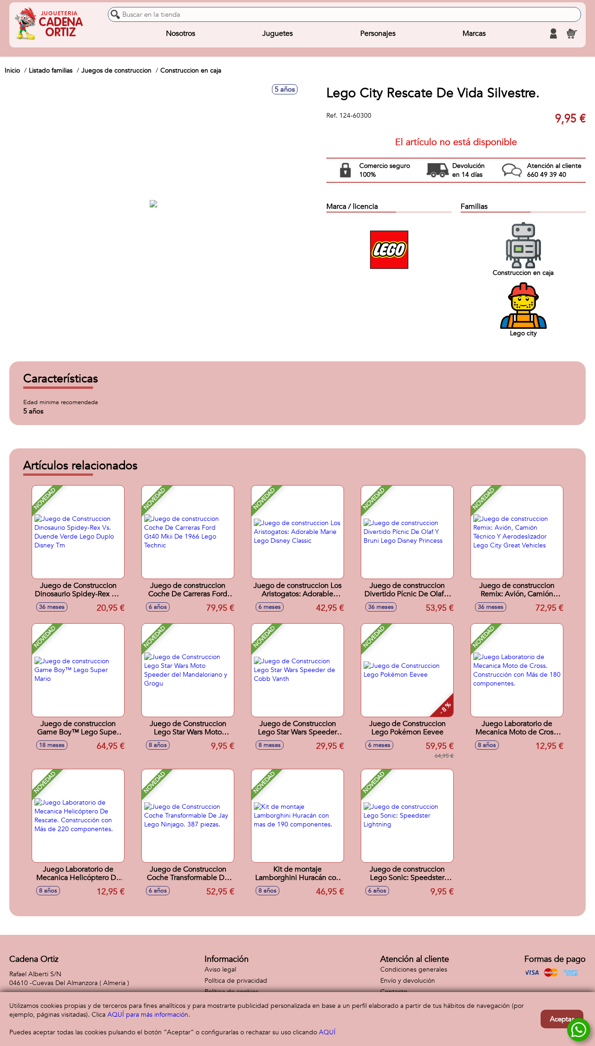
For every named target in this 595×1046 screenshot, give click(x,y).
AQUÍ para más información (147, 1014)
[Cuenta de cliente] (553, 33)
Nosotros (180, 33)
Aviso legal (220, 969)
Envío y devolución (407, 980)
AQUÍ (327, 1032)
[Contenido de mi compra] (571, 33)
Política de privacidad (236, 980)
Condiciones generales (413, 969)
